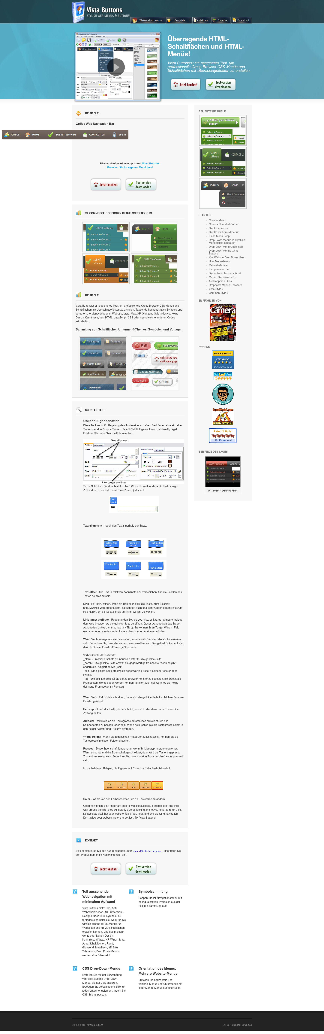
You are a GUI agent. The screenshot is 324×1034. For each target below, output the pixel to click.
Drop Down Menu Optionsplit (226, 246)
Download (247, 1024)
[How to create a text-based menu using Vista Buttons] (116, 67)
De (228, 1024)
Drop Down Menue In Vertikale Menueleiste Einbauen (227, 241)
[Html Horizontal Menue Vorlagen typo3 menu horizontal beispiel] (223, 193)
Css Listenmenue (219, 228)
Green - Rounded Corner (224, 224)
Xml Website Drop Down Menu (227, 257)
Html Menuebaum (219, 261)
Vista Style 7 (216, 289)
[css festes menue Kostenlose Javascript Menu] (154, 269)
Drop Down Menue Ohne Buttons (223, 252)
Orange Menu (217, 220)
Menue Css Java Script (222, 277)
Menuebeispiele (218, 265)
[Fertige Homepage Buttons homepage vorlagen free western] (103, 363)
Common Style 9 (219, 293)
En (224, 1024)
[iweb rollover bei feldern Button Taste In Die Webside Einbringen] (106, 269)
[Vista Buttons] (102, 22)
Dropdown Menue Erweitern (225, 285)
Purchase (235, 1024)
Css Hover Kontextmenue (224, 232)
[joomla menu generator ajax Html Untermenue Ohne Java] (106, 237)
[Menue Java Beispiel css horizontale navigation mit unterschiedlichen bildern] (223, 162)
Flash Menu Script (219, 236)
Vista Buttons (151, 163)
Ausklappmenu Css (220, 281)
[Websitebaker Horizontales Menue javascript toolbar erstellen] (155, 363)
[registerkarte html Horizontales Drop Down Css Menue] (223, 493)
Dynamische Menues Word (225, 273)
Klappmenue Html (219, 269)
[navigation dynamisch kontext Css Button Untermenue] (154, 237)
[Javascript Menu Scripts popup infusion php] (223, 130)
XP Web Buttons (95, 1024)
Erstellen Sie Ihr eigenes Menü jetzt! (130, 167)
